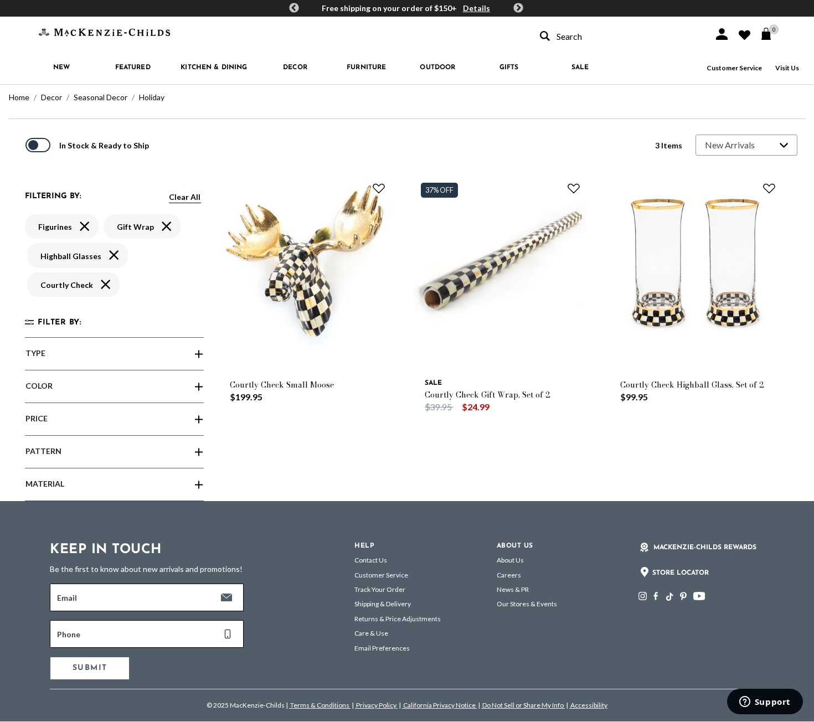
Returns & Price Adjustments (397, 619)
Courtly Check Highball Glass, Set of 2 (692, 385)
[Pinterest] (683, 596)
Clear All (184, 197)
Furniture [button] (366, 67)
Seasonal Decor (100, 97)
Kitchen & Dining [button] (214, 67)
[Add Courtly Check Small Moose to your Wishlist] (379, 188)
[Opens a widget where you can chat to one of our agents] (765, 702)
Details (476, 8)
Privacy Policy (376, 705)
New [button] (61, 67)
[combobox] (617, 36)
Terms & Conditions (320, 705)
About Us (510, 560)
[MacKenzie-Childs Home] (104, 31)
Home (19, 97)
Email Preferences (382, 648)
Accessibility (588, 705)
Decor (51, 97)
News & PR (513, 589)
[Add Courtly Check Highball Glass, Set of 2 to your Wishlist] (769, 188)
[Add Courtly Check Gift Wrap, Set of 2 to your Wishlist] (573, 188)
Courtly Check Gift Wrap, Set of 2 (487, 395)
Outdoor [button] (437, 67)
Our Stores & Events (527, 604)
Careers (509, 575)
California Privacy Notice (439, 705)
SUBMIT (90, 668)
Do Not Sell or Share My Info (523, 705)
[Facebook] (655, 596)
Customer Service (734, 68)
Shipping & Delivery (382, 604)
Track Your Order (379, 589)
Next (518, 8)
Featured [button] (133, 67)
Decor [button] (295, 67)
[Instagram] (642, 596)
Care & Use (371, 633)
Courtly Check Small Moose (282, 385)
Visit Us (787, 68)
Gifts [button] (509, 67)
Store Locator (680, 573)
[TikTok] (668, 597)
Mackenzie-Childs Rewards (704, 547)
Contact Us (370, 560)
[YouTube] (699, 596)
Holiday (151, 97)
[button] (722, 34)
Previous (294, 8)
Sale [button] (580, 67)
